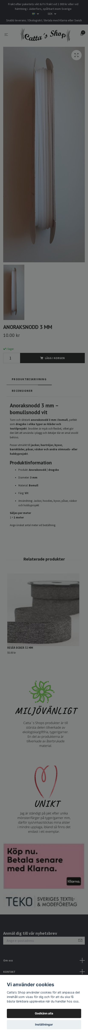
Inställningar (44, 1024)
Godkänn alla (44, 1013)
